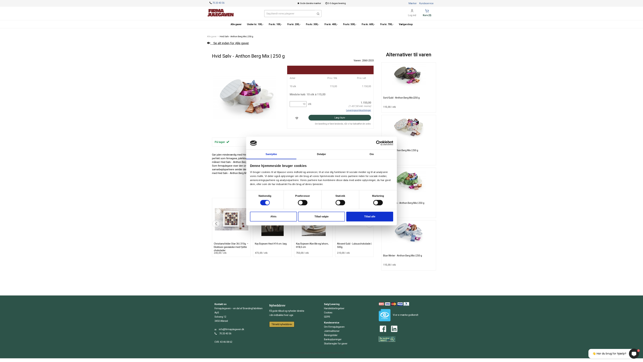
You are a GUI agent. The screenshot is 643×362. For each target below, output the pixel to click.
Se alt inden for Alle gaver (229, 43)
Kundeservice (426, 3)
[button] (318, 13)
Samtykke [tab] (271, 154)
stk (309, 104)
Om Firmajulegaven (334, 326)
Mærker (413, 3)
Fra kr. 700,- (387, 24)
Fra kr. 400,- (331, 24)
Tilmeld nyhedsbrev (281, 324)
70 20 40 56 (218, 3)
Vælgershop (406, 24)
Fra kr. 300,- (312, 24)
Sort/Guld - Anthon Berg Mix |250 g (401, 97)
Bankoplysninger (333, 339)
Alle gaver (212, 36)
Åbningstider (331, 335)
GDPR (327, 316)
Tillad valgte (321, 216)
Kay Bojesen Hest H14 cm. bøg (271, 243)
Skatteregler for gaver (335, 343)
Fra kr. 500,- (349, 24)
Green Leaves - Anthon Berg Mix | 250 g (403, 203)
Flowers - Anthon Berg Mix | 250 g (400, 150)
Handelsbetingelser (334, 308)
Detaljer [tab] (321, 154)
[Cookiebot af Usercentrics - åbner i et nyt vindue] (378, 143)
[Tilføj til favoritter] (296, 118)
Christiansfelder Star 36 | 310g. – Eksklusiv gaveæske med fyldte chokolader (231, 247)
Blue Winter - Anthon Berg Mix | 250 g (402, 255)
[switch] (302, 202)
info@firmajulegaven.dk (231, 329)
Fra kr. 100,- (275, 24)
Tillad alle (369, 216)
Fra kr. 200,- (294, 24)
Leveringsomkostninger (358, 110)
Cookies (328, 312)
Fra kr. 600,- (368, 24)
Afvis (273, 216)
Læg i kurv (340, 117)
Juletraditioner (332, 331)
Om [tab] (372, 154)
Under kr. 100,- (255, 24)
